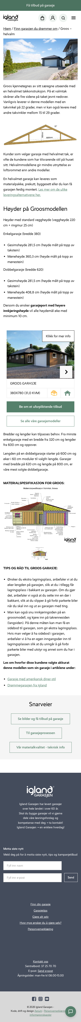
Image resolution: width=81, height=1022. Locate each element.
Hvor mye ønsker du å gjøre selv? (40, 923)
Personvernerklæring (40, 929)
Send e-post (45, 971)
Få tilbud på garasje (40, 5)
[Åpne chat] (70, 1011)
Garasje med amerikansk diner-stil (31, 679)
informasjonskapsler (41, 1014)
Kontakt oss (40, 961)
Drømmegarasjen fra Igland (27, 685)
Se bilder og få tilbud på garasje (40, 719)
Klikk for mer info (58, 336)
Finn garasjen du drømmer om (36, 29)
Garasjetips (40, 910)
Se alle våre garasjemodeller (40, 421)
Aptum (38, 1011)
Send (71, 877)
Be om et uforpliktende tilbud (40, 407)
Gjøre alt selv (40, 917)
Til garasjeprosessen (40, 733)
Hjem (7, 29)
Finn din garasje (40, 904)
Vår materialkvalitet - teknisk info (40, 747)
